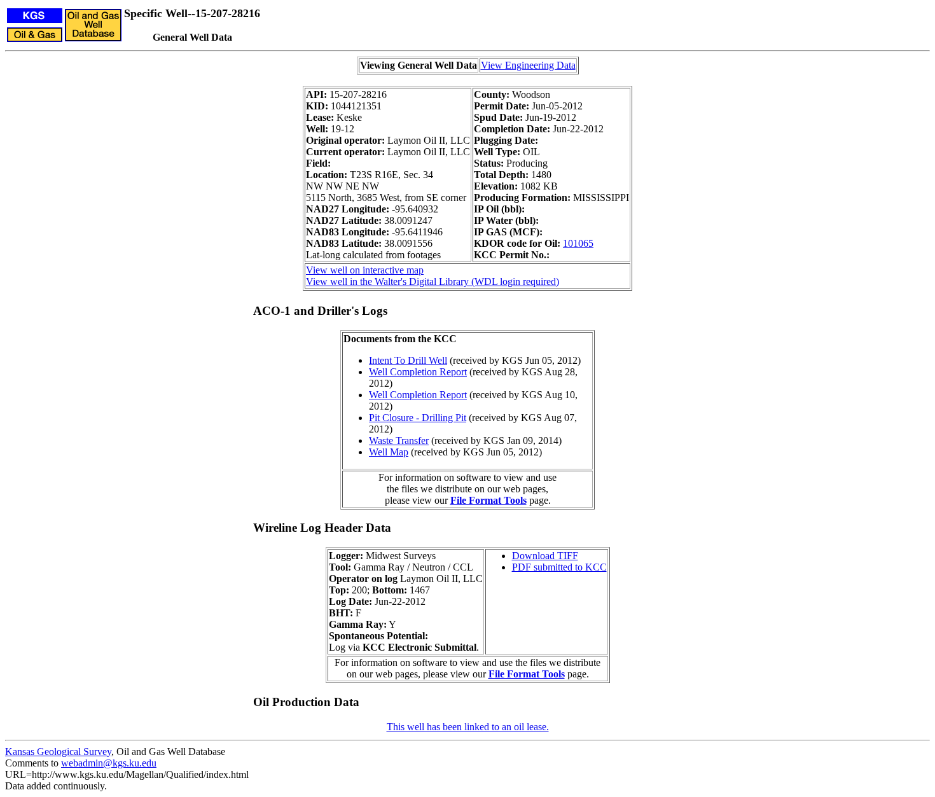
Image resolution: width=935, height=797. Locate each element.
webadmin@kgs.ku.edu (108, 763)
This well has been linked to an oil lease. (468, 726)
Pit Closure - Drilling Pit (417, 417)
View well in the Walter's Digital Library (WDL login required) (432, 281)
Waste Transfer (399, 440)
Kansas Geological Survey (58, 751)
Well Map (388, 452)
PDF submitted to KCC (559, 567)
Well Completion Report (418, 371)
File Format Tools (488, 500)
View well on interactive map (365, 270)
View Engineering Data (528, 65)
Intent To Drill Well (408, 360)
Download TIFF (545, 555)
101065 (578, 243)
